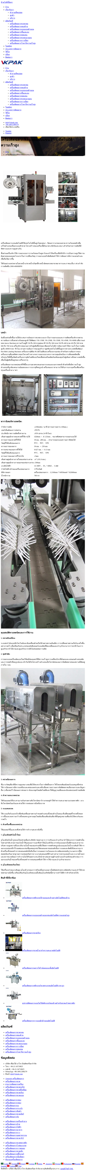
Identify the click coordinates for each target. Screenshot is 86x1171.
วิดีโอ (7, 52)
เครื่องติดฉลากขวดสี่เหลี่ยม (16, 1090)
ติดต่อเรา (8, 57)
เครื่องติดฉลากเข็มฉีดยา (14, 1157)
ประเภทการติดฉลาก (13, 49)
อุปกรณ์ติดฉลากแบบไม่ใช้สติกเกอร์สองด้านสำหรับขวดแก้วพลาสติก (48, 1003)
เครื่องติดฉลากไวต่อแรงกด (15, 1145)
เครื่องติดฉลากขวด (12, 1081)
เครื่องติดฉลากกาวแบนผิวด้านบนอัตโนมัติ (38, 1021)
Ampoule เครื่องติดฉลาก (14, 1079)
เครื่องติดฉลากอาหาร (13, 1130)
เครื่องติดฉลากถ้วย (12, 1124)
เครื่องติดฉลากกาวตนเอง (15, 1148)
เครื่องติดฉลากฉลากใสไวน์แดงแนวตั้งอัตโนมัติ (40, 968)
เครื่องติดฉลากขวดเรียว (31, 933)
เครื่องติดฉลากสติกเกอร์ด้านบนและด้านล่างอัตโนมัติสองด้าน (46, 898)
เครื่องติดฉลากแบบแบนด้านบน (22, 29)
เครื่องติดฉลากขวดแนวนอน (21, 38)
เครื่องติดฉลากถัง (12, 1117)
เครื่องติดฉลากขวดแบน (14, 1095)
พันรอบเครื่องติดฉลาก (14, 1159)
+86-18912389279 (12, 124)
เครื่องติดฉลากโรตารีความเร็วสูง (23, 43)
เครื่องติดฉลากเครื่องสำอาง (16, 1121)
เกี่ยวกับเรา (9, 10)
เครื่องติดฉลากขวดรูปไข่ (15, 1087)
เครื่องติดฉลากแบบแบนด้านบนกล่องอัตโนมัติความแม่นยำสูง (45, 915)
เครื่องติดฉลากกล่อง (13, 1100)
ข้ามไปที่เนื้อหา (7, 2)
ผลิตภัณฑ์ (9, 21)
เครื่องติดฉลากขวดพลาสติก (16, 1143)
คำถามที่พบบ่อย (16, 12)
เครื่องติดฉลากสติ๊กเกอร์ (14, 1154)
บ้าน (7, 7)
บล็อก (7, 54)
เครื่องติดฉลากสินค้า (13, 1111)
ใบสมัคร (8, 46)
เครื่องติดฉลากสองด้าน (19, 26)
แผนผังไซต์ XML (66, 1169)
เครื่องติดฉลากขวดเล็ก (14, 1151)
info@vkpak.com (11, 122)
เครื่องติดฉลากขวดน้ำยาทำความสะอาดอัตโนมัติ (41, 950)
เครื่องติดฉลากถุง (12, 1106)
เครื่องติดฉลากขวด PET (14, 1138)
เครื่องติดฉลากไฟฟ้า (13, 1127)
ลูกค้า (12, 15)
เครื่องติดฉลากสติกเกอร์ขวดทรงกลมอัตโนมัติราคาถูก (43, 986)
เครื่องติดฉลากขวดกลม (19, 24)
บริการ (12, 18)
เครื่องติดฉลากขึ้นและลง (19, 32)
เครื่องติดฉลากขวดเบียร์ (14, 1114)
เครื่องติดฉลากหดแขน (18, 35)
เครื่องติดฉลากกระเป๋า (14, 1108)
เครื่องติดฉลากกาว (12, 1133)
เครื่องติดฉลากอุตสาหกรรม (16, 1135)
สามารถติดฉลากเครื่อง (14, 1084)
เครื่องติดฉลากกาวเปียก (19, 40)
